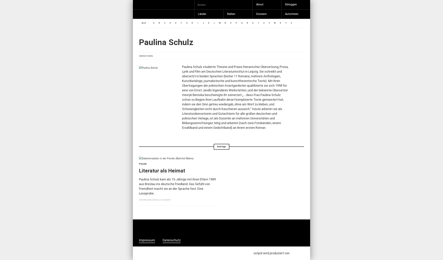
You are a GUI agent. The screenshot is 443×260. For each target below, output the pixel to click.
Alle (144, 23)
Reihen (231, 14)
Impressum (147, 240)
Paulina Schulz (151, 200)
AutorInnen (291, 14)
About (260, 4)
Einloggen (291, 4)
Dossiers (261, 14)
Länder (202, 14)
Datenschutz (172, 240)
